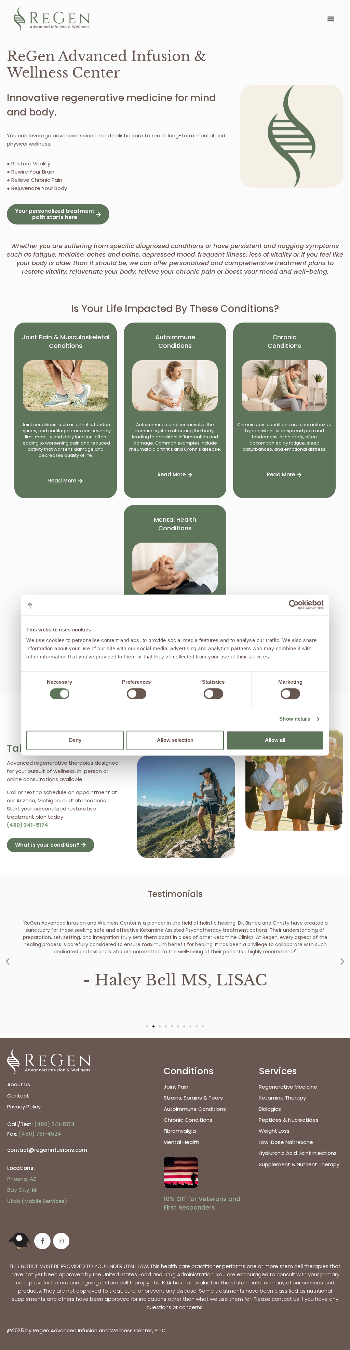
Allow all (275, 740)
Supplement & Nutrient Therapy (299, 1164)
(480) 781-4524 (40, 1133)
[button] (330, 19)
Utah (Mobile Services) (37, 1201)
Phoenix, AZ (21, 1179)
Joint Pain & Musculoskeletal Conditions (65, 341)
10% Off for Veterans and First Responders (202, 1203)
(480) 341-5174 (27, 825)
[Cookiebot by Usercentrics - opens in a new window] (294, 605)
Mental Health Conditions (175, 523)
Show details (294, 719)
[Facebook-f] (42, 1241)
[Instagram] (61, 1241)
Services (278, 1071)
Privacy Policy (24, 1106)
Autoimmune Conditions (175, 341)
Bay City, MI (22, 1190)
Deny (75, 740)
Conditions (188, 1071)
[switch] (136, 693)
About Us (18, 1084)
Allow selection (175, 740)
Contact (18, 1095)
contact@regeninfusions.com (47, 1150)
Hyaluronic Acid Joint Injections (298, 1153)
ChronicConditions (284, 341)
